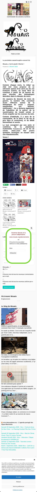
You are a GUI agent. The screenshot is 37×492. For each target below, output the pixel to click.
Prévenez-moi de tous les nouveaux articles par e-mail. (18, 282)
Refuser (18, 481)
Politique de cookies (17, 490)
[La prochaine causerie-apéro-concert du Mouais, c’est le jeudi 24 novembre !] (9, 217)
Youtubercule (17, 129)
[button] (34, 460)
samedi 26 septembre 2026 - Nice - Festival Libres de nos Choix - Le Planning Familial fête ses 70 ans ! (18, 429)
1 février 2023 (13, 66)
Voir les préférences (18, 486)
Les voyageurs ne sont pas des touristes (15, 409)
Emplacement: (5, 299)
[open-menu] (35, 456)
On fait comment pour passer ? (12, 384)
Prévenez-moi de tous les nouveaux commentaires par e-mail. (18, 275)
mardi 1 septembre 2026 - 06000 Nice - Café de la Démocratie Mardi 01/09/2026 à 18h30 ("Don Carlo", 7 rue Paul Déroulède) (18, 448)
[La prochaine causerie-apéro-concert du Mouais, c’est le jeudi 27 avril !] (9, 203)
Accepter (18, 477)
